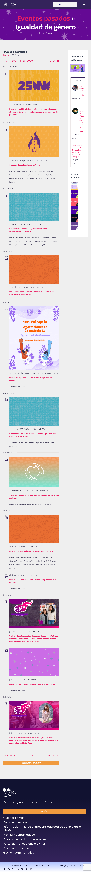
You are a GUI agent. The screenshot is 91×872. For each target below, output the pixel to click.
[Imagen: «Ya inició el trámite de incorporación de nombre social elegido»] (74, 186)
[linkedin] (31, 869)
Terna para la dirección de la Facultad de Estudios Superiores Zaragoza (77, 151)
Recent (78, 80)
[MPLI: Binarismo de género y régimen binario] (74, 210)
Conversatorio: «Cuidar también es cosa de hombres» (32, 684)
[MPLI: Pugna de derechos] (74, 218)
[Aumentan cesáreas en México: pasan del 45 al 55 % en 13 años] (75, 110)
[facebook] (4, 869)
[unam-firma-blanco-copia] (9, 788)
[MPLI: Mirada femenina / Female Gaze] (74, 226)
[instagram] (18, 869)
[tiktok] (27, 869)
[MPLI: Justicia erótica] (74, 202)
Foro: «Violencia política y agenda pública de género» (31, 551)
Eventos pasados (43, 18)
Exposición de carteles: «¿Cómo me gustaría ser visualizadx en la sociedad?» (29, 230)
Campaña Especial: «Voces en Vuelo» (25, 165)
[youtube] (13, 869)
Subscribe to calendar (31, 763)
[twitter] (9, 869)
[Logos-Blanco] (9, 3)
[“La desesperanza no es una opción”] (75, 87)
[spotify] (22, 869)
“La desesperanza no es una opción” (81, 90)
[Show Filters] (53, 60)
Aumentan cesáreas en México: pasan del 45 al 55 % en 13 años (81, 120)
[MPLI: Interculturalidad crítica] (74, 194)
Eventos (6, 55)
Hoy (31, 755)
